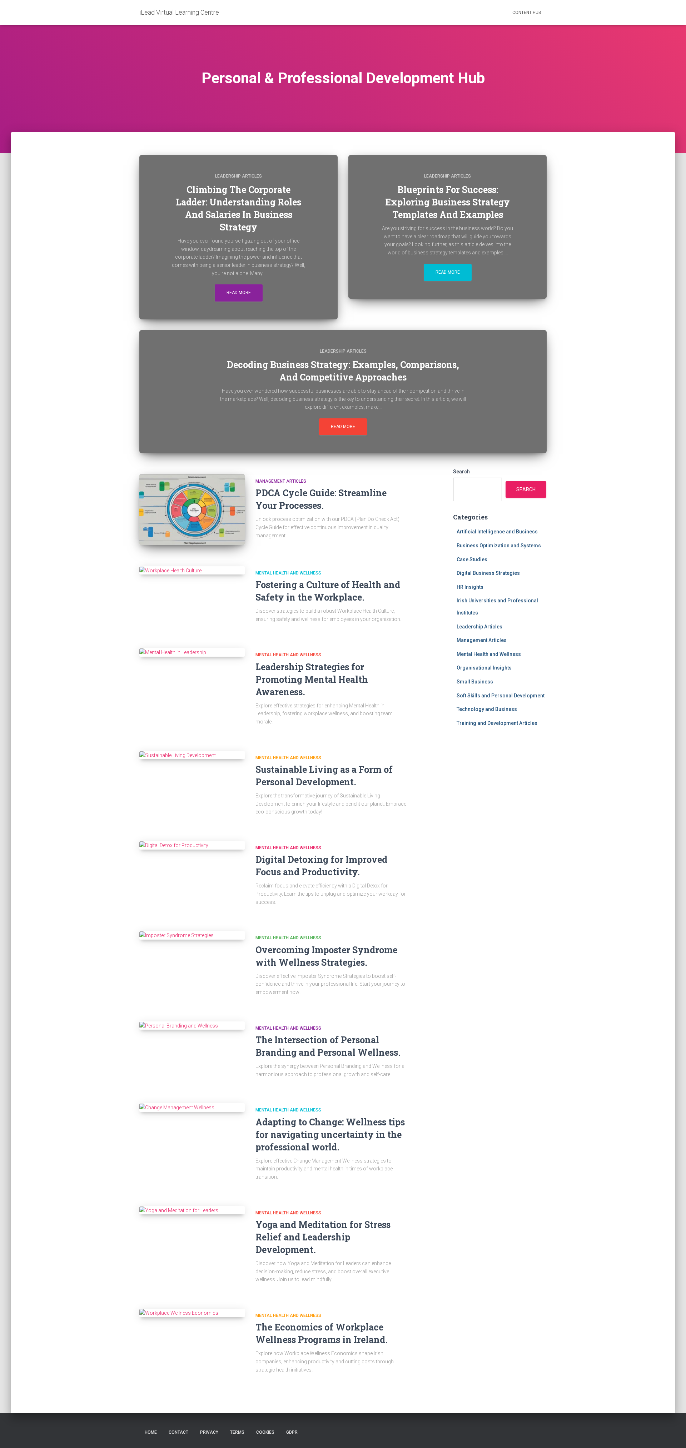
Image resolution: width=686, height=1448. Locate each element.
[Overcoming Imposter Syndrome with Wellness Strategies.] (192, 935)
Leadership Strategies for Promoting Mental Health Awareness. (311, 679)
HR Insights (470, 587)
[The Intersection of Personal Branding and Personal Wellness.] (192, 1025)
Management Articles (280, 481)
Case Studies (472, 559)
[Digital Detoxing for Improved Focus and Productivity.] (192, 845)
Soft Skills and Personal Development (501, 695)
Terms (237, 1432)
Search (461, 471)
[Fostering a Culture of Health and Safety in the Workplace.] (192, 570)
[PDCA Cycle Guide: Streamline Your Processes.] (192, 509)
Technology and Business (487, 709)
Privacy (209, 1432)
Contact (178, 1432)
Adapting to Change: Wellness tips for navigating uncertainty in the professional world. (330, 1134)
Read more (239, 292)
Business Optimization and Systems (499, 545)
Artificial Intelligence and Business (497, 531)
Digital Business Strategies (488, 573)
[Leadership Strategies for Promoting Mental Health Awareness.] (192, 652)
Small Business (475, 682)
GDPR (292, 1432)
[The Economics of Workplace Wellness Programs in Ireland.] (192, 1313)
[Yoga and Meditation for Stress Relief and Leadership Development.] (192, 1210)
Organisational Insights (484, 668)
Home (151, 1432)
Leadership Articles (238, 176)
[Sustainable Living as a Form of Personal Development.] (192, 755)
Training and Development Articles (497, 723)
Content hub (526, 12)
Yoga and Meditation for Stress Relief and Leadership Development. (323, 1237)
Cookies (265, 1432)
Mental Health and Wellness (288, 573)
